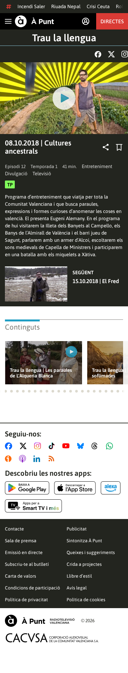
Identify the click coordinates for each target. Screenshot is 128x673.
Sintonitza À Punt (84, 540)
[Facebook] (98, 54)
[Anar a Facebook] (10, 446)
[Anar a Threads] (96, 446)
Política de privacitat (26, 599)
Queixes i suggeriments (91, 552)
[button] (5, 391)
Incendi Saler (31, 6)
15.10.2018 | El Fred (96, 281)
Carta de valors (20, 576)
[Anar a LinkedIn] (38, 459)
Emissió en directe (24, 552)
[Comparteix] (106, 147)
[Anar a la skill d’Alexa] (110, 487)
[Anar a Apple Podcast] (24, 459)
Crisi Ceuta (98, 6)
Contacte (14, 528)
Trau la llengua (64, 37)
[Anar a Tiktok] (53, 446)
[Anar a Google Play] (27, 487)
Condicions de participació (32, 587)
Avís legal (77, 587)
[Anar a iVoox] (9, 459)
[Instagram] (124, 54)
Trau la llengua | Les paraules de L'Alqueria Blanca (41, 372)
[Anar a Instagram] (39, 446)
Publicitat (77, 528)
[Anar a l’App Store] (75, 487)
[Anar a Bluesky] (82, 446)
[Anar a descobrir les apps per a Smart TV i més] (33, 505)
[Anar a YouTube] (67, 446)
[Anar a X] (24, 446)
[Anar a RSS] (53, 459)
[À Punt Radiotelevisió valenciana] (40, 621)
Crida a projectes (84, 564)
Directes (112, 21)
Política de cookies (86, 599)
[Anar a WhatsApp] (111, 446)
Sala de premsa (20, 540)
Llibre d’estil (79, 576)
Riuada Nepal (65, 6)
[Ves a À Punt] (34, 21)
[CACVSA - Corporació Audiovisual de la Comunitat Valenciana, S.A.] (52, 638)
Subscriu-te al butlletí (27, 564)
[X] (111, 54)
